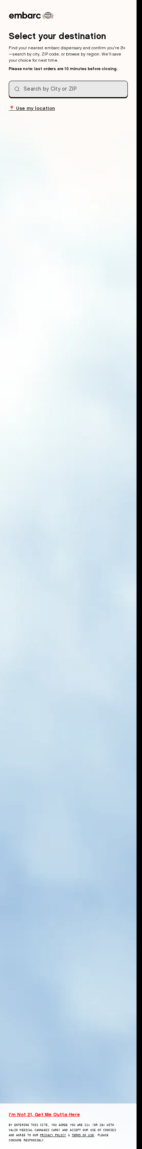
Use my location (32, 108)
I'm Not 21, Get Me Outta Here (44, 1114)
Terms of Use (83, 1135)
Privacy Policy (53, 1135)
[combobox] (68, 89)
